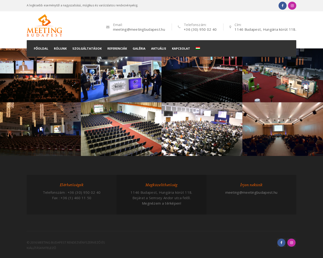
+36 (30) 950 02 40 (200, 29)
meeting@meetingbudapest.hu (139, 29)
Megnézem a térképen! (161, 203)
